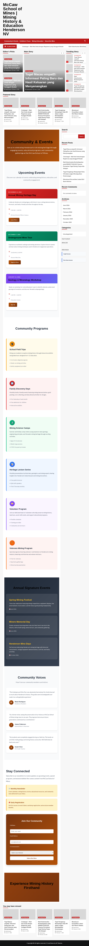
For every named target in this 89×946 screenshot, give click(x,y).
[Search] (85, 40)
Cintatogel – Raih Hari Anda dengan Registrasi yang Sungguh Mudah (42, 82)
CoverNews (50, 943)
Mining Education (37, 41)
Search (65, 130)
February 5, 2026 (76, 117)
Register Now (15, 262)
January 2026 (67, 215)
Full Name (12, 825)
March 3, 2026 (37, 89)
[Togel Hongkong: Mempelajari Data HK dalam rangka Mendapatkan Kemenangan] (69, 78)
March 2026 (66, 208)
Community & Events (11, 41)
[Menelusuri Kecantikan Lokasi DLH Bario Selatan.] (69, 87)
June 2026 (66, 205)
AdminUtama (29, 89)
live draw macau (68, 260)
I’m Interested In (14, 846)
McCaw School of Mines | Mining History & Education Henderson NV (14, 19)
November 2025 (68, 219)
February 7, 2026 (60, 121)
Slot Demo (65, 246)
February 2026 (67, 212)
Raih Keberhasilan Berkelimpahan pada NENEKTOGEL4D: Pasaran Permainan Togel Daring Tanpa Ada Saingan (73, 165)
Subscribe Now (32, 858)
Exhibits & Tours (25, 41)
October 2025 (67, 222)
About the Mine (50, 41)
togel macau (66, 254)
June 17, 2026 (16, 70)
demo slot (65, 242)
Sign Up (13, 304)
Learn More (14, 220)
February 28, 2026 (43, 123)
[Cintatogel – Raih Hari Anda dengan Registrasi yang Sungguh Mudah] (69, 59)
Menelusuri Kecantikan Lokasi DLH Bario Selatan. (77, 112)
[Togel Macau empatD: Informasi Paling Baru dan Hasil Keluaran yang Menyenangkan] (11, 103)
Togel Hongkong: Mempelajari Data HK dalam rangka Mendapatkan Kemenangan (79, 80)
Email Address (14, 836)
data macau (65, 249)
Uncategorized (29, 75)
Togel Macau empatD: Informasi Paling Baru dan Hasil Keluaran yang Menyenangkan (10, 113)
